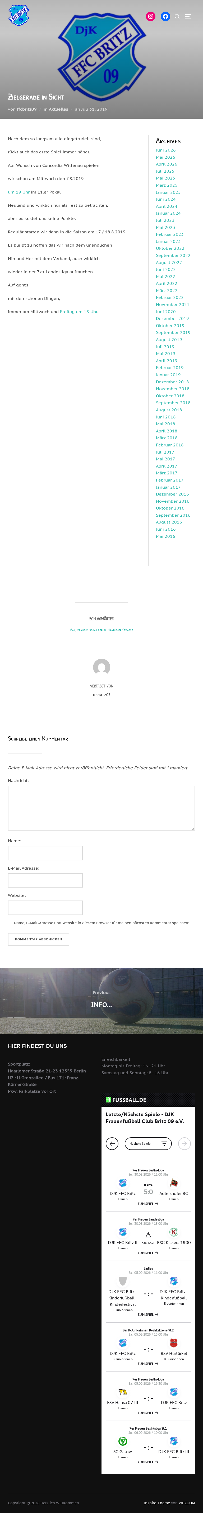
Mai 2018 (165, 423)
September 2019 (173, 332)
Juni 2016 (166, 529)
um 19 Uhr (19, 192)
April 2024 (166, 206)
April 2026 (166, 164)
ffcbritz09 (27, 109)
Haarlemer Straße (120, 629)
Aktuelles (58, 109)
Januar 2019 (168, 374)
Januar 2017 (168, 487)
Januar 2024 (168, 213)
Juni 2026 (166, 150)
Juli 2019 (165, 346)
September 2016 (173, 515)
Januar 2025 (168, 192)
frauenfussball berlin (91, 629)
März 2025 (167, 185)
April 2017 (166, 466)
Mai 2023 (165, 227)
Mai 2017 (165, 458)
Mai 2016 (165, 536)
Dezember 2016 (172, 494)
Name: (14, 840)
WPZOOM (187, 1503)
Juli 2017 (165, 452)
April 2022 (166, 283)
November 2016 (173, 501)
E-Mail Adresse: (23, 868)
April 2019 (166, 360)
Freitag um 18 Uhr (78, 311)
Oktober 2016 (170, 508)
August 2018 (169, 409)
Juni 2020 (166, 311)
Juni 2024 (166, 199)
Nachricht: (18, 780)
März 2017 (167, 472)
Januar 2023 (168, 241)
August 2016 (169, 522)
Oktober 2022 (170, 248)
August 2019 (169, 339)
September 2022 (173, 255)
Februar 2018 (170, 444)
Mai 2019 (165, 353)
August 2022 (169, 262)
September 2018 (173, 402)
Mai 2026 (165, 157)
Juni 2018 (166, 417)
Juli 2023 (165, 220)
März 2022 (167, 290)
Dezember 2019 (172, 318)
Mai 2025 (165, 178)
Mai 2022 (165, 276)
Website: (17, 895)
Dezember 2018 (172, 381)
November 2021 (173, 304)
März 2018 (167, 437)
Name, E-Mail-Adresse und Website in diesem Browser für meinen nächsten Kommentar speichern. (102, 923)
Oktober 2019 (170, 325)
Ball (72, 629)
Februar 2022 (170, 297)
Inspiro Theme (157, 1503)
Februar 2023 (170, 234)
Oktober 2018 (170, 395)
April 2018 (166, 430)
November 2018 (173, 388)
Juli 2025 (165, 171)
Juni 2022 (166, 269)
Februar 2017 (170, 480)
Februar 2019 (170, 367)
